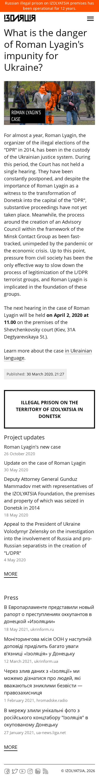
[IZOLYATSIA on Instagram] (30, 773)
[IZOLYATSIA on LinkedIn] (38, 773)
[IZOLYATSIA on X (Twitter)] (15, 773)
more (10, 574)
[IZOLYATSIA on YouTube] (22, 773)
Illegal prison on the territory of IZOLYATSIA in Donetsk (49, 409)
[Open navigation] (90, 19)
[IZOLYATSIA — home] (20, 19)
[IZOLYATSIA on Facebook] (7, 773)
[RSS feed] (45, 773)
